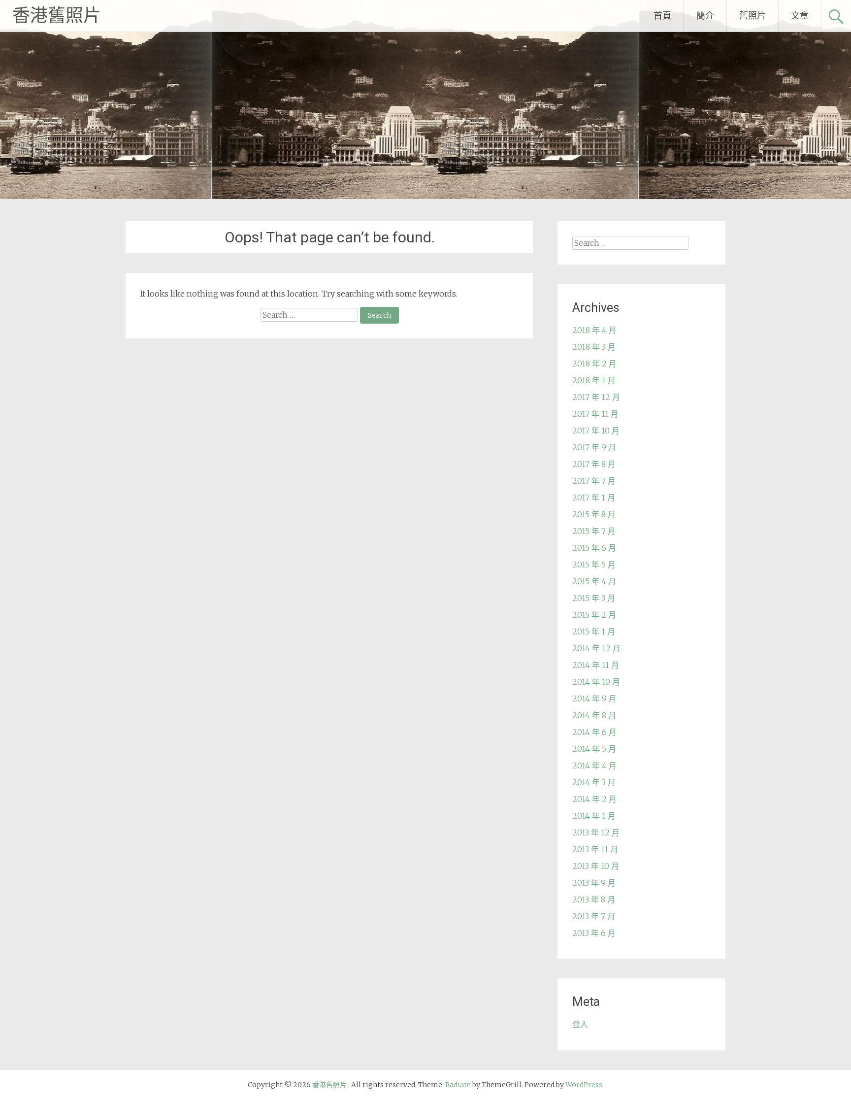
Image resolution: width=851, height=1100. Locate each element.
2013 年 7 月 (593, 916)
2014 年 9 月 (594, 698)
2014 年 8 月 (594, 715)
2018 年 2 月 (594, 363)
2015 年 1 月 (593, 631)
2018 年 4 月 (594, 330)
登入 (580, 1024)
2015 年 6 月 (594, 548)
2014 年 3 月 (594, 782)
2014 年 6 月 (594, 732)
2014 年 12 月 (596, 648)
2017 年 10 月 (596, 430)
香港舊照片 (56, 15)
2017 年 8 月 (594, 464)
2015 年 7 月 (594, 531)
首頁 (662, 15)
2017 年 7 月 (594, 481)
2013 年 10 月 (595, 866)
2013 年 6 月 (594, 933)
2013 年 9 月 (594, 883)
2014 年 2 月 (594, 799)
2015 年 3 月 (593, 598)
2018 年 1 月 (594, 380)
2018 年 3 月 (594, 347)
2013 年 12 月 (596, 832)
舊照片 (752, 15)
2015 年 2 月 (594, 615)
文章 (800, 15)
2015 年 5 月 (594, 564)
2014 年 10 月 (596, 682)
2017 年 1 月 (593, 497)
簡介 (705, 15)
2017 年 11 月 (595, 414)
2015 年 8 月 (594, 514)
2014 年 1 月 (594, 816)
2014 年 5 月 (594, 749)
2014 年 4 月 (594, 765)
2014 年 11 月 (595, 665)
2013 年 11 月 (595, 849)
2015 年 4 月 (594, 581)
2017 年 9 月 (594, 447)
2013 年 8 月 (593, 899)
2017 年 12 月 (596, 397)
